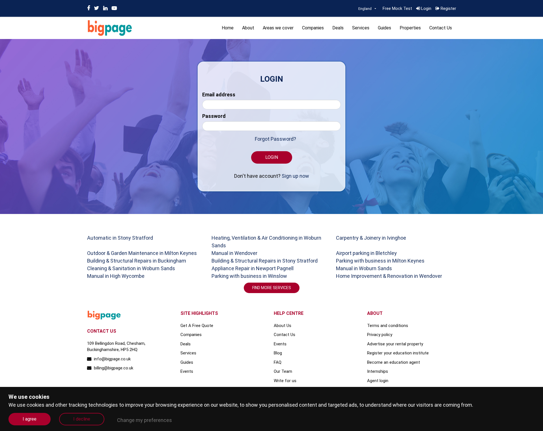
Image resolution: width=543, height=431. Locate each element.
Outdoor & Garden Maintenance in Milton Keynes (142, 253)
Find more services (271, 287)
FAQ (277, 362)
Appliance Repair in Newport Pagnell (253, 268)
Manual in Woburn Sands (364, 268)
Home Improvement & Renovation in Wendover (389, 276)
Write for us (285, 380)
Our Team (283, 371)
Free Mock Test (397, 8)
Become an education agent (393, 362)
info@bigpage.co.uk (112, 358)
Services (360, 28)
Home (228, 28)
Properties (410, 28)
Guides (384, 28)
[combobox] (367, 9)
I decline (81, 419)
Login (425, 8)
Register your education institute (398, 353)
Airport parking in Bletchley (366, 253)
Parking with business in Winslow (249, 276)
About (248, 28)
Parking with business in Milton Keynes (380, 261)
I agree (29, 419)
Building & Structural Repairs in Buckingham (136, 261)
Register (447, 8)
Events (186, 371)
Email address (218, 95)
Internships (377, 371)
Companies (313, 28)
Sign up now (295, 176)
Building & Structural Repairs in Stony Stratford (265, 261)
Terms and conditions (387, 325)
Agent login (377, 380)
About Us (282, 325)
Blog (278, 353)
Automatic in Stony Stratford (120, 238)
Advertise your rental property (395, 343)
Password (214, 116)
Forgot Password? (275, 139)
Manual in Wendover (234, 253)
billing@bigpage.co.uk (113, 368)
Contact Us (440, 28)
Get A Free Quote (196, 325)
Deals (338, 28)
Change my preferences (144, 420)
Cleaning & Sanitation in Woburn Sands (131, 268)
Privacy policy (379, 334)
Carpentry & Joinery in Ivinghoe (371, 238)
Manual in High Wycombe (116, 276)
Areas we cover (278, 28)
